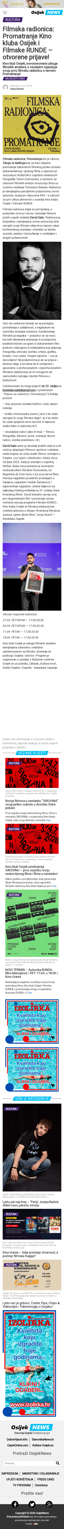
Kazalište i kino (15, 78)
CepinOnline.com (17, 1445)
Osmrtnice (41, 1485)
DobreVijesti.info (17, 1439)
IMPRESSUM (9, 1473)
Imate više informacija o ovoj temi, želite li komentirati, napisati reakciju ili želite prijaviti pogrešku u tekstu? (30, 743)
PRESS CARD (45, 1479)
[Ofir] (35, 1524)
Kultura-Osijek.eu (42, 1445)
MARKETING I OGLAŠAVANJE (40, 1473)
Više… (48, 820)
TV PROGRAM (22, 1485)
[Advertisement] (32, 704)
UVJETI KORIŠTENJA (19, 1479)
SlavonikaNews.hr (43, 1439)
